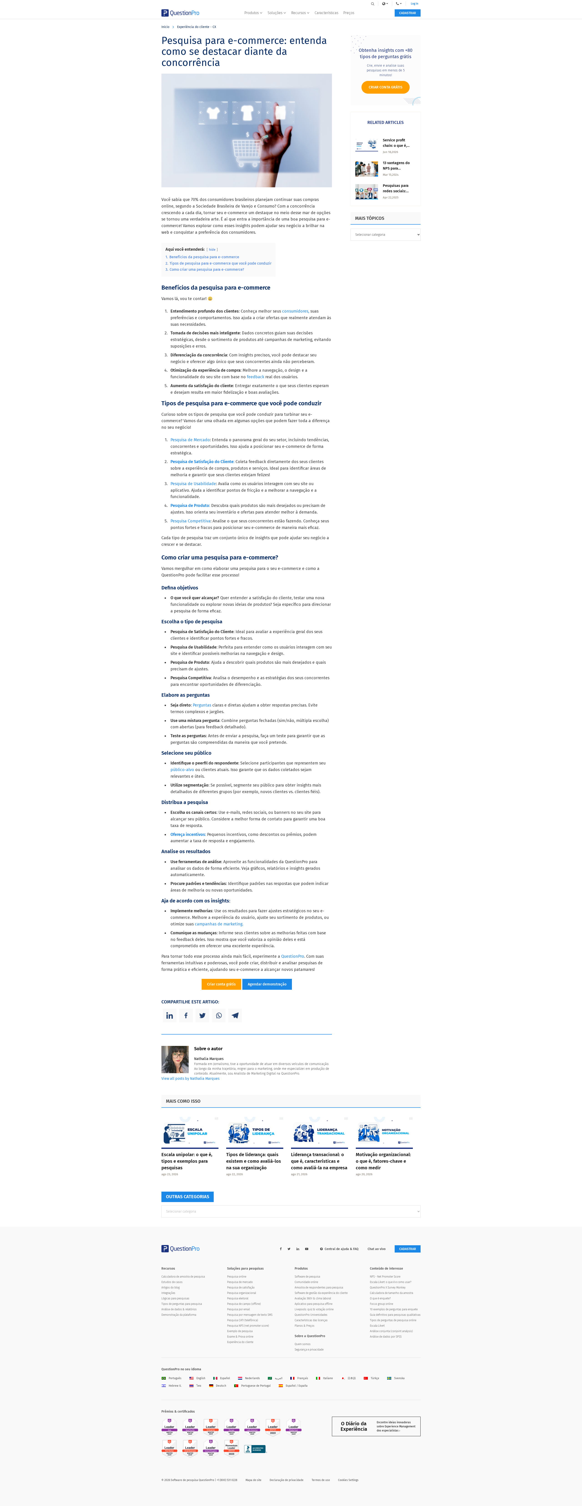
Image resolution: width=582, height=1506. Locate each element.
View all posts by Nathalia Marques (190, 1078)
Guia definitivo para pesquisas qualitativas (395, 1314)
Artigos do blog (170, 1287)
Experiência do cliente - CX (196, 27)
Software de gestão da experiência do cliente (321, 1293)
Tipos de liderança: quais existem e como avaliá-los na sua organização (253, 1161)
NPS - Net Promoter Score (385, 1276)
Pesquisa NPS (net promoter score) (248, 1325)
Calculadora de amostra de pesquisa (183, 1276)
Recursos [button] (298, 13)
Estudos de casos (172, 1282)
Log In (414, 3)
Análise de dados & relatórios (179, 1309)
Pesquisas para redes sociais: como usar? (396, 191)
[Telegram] (235, 1015)
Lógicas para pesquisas (175, 1298)
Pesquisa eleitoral (237, 1298)
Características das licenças (311, 1320)
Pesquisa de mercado (240, 1282)
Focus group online (381, 1304)
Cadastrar (407, 13)
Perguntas (202, 705)
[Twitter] (202, 1015)
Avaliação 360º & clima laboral (313, 1298)
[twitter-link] (289, 1249)
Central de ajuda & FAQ (342, 1249)
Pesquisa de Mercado (190, 439)
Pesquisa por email (238, 1309)
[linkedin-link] (297, 1249)
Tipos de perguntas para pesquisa (181, 1304)
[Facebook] (186, 1015)
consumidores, (295, 311)
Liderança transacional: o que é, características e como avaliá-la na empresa (319, 1161)
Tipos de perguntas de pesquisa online (393, 1320)
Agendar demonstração (267, 984)
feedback (255, 376)
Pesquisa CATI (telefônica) (242, 1320)
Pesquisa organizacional (241, 1293)
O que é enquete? (380, 1298)
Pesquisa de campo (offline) (244, 1304)
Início (165, 27)
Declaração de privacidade (287, 1480)
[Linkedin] (169, 1015)
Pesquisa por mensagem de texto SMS (249, 1314)
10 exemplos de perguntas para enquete (394, 1309)
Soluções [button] (275, 13)
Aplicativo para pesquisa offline (313, 1304)
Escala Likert (377, 1325)
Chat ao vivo (377, 1249)
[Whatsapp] (219, 1015)
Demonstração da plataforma (178, 1314)
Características (326, 13)
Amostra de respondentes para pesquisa (319, 1287)
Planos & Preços (304, 1325)
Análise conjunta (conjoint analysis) (391, 1331)
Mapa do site (253, 1480)
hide (212, 250)
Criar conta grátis (221, 984)
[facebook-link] (281, 1249)
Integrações (168, 1293)
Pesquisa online (236, 1276)
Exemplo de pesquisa (240, 1331)
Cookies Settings (348, 1480)
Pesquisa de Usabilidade (193, 483)
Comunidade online (306, 1282)
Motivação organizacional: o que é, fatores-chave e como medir (383, 1161)
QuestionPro (292, 956)
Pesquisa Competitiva (191, 521)
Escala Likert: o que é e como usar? (390, 1282)
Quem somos (303, 1344)
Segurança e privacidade (309, 1349)
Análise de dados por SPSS (385, 1336)
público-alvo (182, 769)
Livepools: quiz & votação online (314, 1309)
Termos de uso (321, 1480)
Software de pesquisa (307, 1276)
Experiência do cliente (240, 1342)
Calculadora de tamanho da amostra (391, 1293)
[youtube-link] (306, 1249)
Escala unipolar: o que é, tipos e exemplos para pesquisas (186, 1161)
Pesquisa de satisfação (241, 1287)
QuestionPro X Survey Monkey (388, 1287)
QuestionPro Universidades (311, 1314)
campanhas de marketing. (219, 924)
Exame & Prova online (240, 1336)
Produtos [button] (251, 13)
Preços (348, 13)
